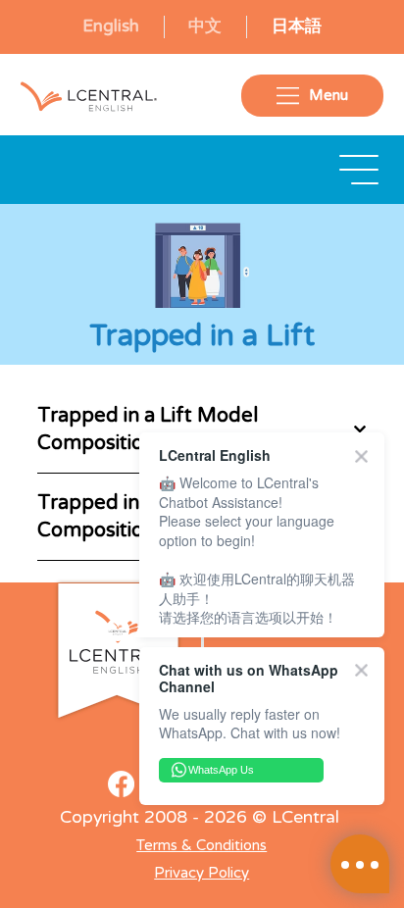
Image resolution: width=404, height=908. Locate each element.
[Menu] (359, 169)
